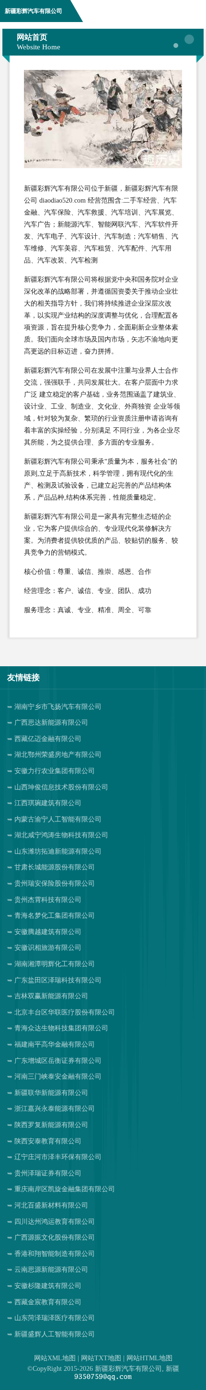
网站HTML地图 (149, 1358)
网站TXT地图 (101, 1358)
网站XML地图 (55, 1358)
